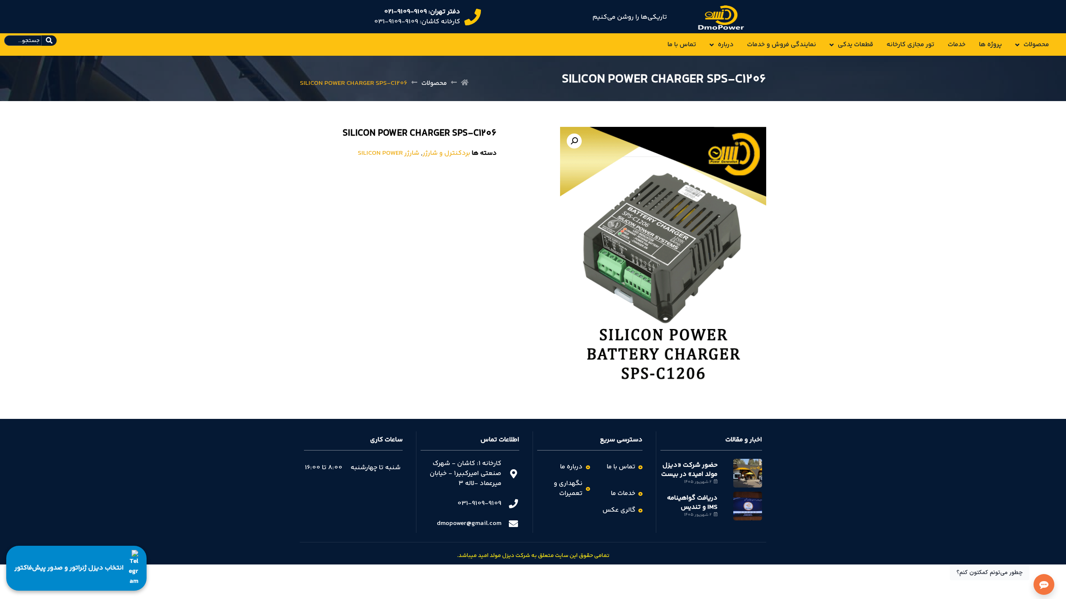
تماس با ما (681, 45)
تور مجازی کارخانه (910, 45)
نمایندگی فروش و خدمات (781, 45)
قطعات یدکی (855, 45)
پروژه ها (990, 45)
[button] (574, 141)
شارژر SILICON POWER (388, 153)
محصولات (1036, 45)
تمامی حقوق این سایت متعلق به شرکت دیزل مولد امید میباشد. (533, 555)
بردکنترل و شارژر (446, 153)
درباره (726, 45)
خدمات (957, 45)
